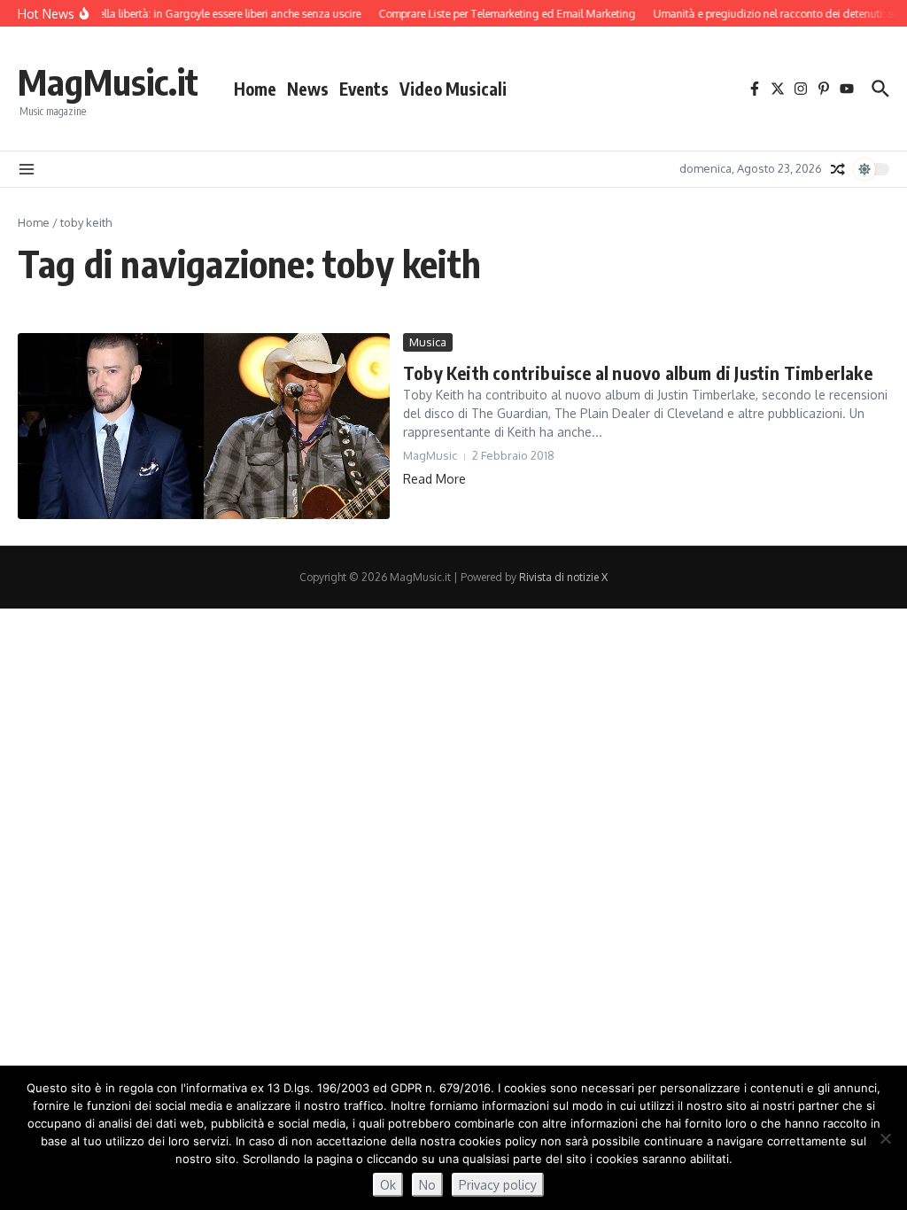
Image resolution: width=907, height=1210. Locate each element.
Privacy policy (498, 1184)
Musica (427, 342)
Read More (434, 478)
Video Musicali (453, 88)
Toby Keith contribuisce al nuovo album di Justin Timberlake (637, 372)
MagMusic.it (108, 81)
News (308, 88)
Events (364, 88)
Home (255, 88)
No (427, 1184)
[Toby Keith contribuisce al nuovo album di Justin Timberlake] (204, 426)
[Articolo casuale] (838, 169)
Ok (388, 1184)
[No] (885, 1138)
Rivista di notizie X (563, 577)
